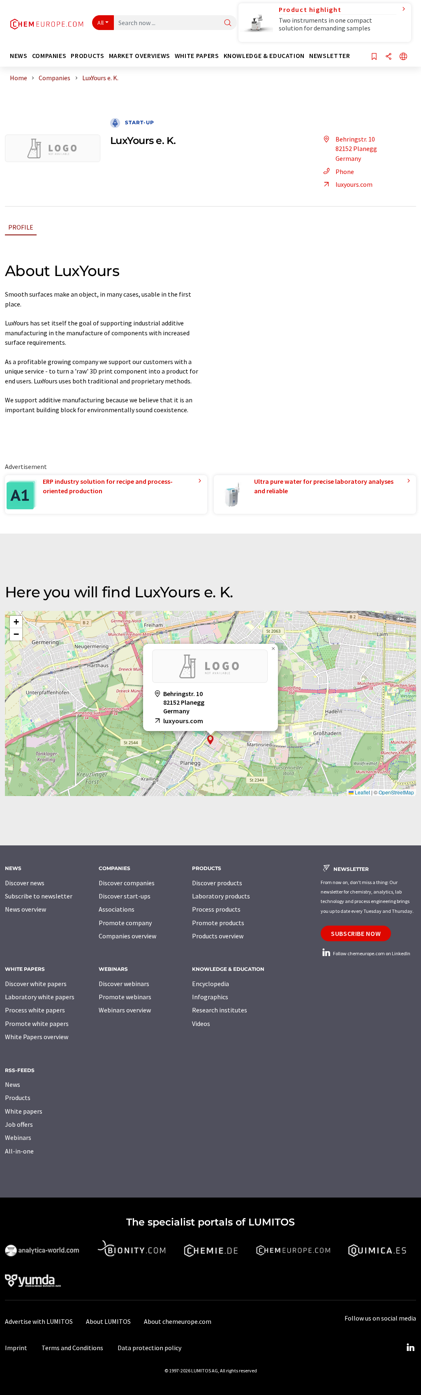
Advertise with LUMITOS (39, 1321)
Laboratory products (221, 896)
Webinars (18, 1137)
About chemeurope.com (177, 1321)
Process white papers (35, 1010)
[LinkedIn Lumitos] (410, 1348)
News (12, 1084)
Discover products (217, 883)
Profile (20, 227)
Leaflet (362, 792)
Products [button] (87, 56)
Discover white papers (36, 984)
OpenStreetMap (396, 792)
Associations (116, 909)
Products (17, 1097)
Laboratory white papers (39, 997)
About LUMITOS (108, 1321)
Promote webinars (125, 997)
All (100, 22)
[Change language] (403, 57)
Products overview (217, 936)
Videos (201, 1023)
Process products (216, 909)
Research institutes (219, 1010)
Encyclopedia (210, 984)
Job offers (19, 1124)
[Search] (228, 23)
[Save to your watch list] (374, 57)
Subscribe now (356, 933)
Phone (344, 171)
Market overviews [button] (139, 56)
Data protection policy (149, 1348)
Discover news (24, 883)
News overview (25, 909)
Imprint (16, 1348)
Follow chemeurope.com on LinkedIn (371, 953)
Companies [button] (49, 56)
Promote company (125, 923)
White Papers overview (36, 1037)
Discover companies (127, 883)
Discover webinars (124, 984)
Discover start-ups (124, 896)
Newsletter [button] (329, 56)
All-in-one (19, 1151)
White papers (23, 1111)
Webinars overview (125, 1010)
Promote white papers (37, 1023)
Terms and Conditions (72, 1348)
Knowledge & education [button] (264, 56)
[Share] (388, 57)
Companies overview (127, 936)
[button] (210, 740)
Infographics (210, 997)
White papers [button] (197, 56)
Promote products (218, 923)
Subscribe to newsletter (38, 896)
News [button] (19, 56)
